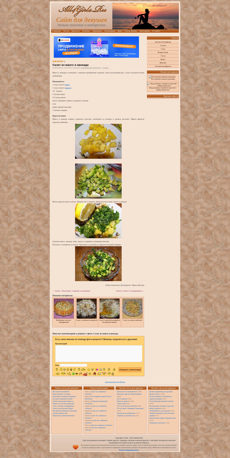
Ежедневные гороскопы (157, 423)
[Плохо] (56, 61)
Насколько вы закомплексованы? (64, 415)
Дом (120, 31)
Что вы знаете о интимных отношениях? (130, 408)
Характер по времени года (126, 415)
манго (67, 84)
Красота (76, 31)
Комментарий (61, 343)
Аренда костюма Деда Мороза (115, 382)
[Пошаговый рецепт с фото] (98, 141)
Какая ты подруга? (123, 401)
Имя (57, 365)
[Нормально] (58, 61)
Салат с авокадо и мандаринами (63, 406)
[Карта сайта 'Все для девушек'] (75, 450)
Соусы (163, 56)
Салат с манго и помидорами (130, 291)
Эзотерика (144, 31)
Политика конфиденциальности (129, 450)
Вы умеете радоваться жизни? (63, 399)
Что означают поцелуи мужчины (163, 79)
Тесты (66, 31)
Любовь (86, 31)
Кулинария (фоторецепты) (91, 68)
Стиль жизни (130, 31)
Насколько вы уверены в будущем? (64, 396)
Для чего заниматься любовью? (101, 425)
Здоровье (97, 31)
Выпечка (163, 63)
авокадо (68, 88)
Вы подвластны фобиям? (61, 391)
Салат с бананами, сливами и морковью (71, 291)
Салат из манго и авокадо (70, 64)
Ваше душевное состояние (61, 394)
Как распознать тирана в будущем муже (162, 418)
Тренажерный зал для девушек (159, 411)
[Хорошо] (60, 61)
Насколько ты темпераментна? (127, 391)
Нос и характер (122, 399)
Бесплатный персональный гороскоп (161, 401)
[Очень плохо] (53, 61)
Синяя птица (121, 403)
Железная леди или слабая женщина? (129, 394)
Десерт (163, 59)
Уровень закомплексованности (63, 401)
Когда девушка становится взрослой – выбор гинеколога (162, 89)
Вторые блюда (163, 52)
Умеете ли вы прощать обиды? (63, 408)
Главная (56, 31)
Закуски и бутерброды (163, 42)
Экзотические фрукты (163, 66)
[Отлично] (62, 61)
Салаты (106, 68)
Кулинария (109, 31)
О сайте (156, 31)
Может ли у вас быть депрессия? (63, 403)
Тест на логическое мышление (127, 406)
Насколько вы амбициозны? (126, 413)
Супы (163, 49)
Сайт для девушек (81, 19)
